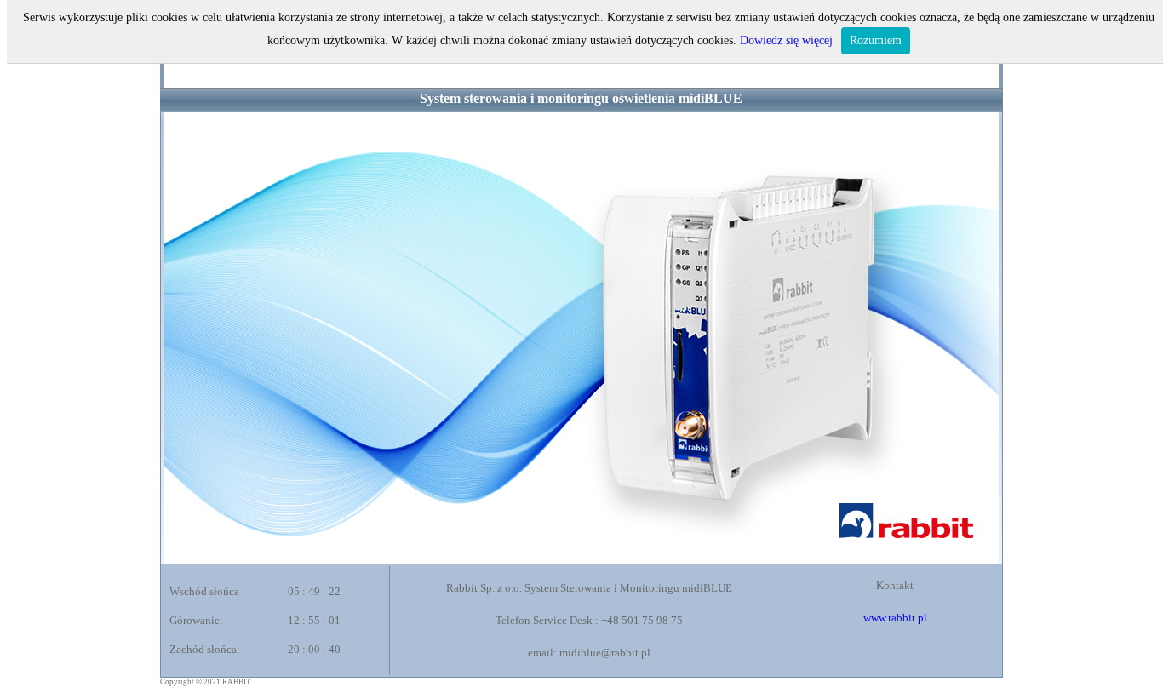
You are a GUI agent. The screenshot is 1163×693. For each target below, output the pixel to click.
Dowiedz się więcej (786, 40)
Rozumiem (876, 40)
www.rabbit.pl (895, 617)
